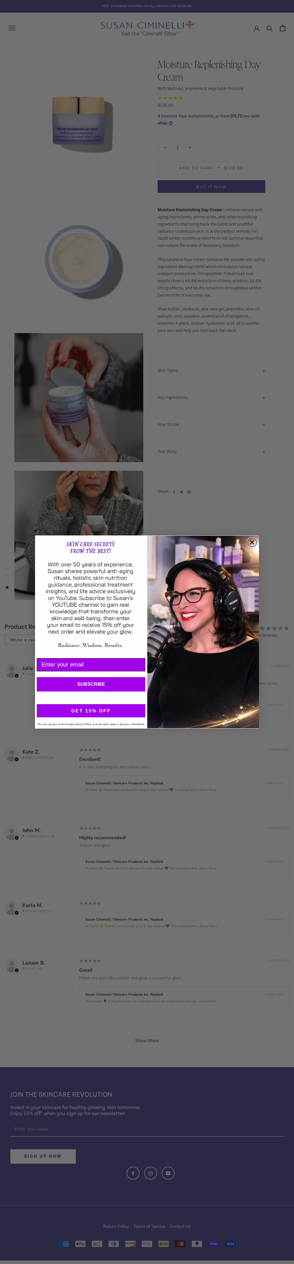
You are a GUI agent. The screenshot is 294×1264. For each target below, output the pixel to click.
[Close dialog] (252, 542)
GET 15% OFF (91, 710)
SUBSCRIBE (91, 684)
